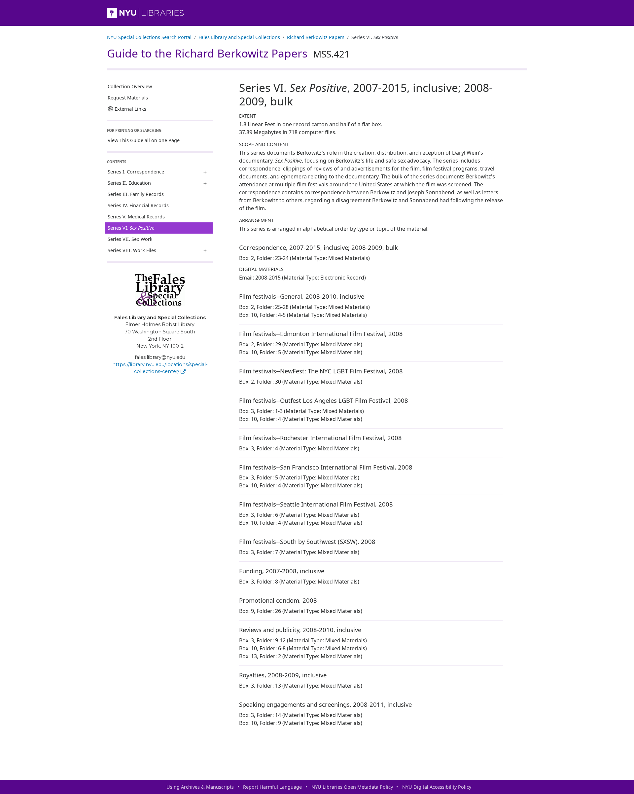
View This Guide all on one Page (144, 140)
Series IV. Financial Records (138, 205)
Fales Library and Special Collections (239, 37)
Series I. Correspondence (136, 172)
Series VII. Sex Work (130, 239)
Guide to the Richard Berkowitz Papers (228, 53)
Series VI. (131, 228)
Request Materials (128, 98)
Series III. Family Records (136, 194)
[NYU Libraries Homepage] (317, 13)
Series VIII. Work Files (132, 250)
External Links (130, 109)
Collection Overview (130, 86)
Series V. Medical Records (136, 216)
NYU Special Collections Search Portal (149, 37)
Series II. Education (129, 183)
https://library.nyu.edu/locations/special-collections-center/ (160, 368)
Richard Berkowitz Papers (315, 37)
